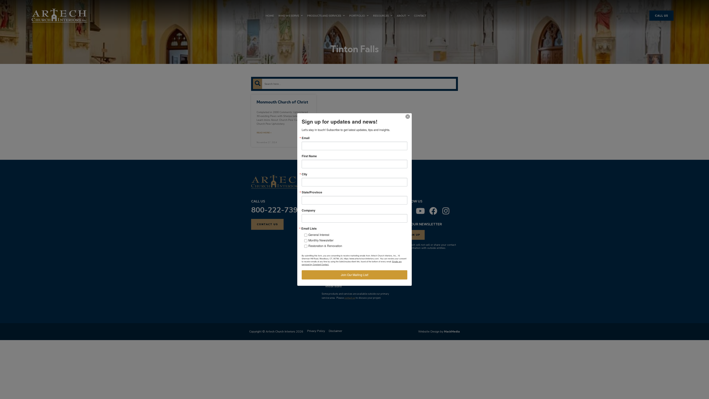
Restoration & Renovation (325, 246)
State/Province (312, 192)
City (304, 174)
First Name (309, 156)
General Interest (318, 235)
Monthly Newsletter (320, 240)
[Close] (408, 116)
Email (305, 138)
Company (308, 210)
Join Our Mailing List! (354, 275)
